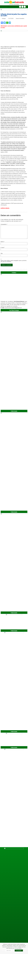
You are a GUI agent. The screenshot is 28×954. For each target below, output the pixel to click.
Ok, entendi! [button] (18, 950)
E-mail (3, 247)
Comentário (4, 224)
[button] (8, 6)
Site (2, 253)
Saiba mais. (8, 950)
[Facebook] (20, 7)
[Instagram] (22, 7)
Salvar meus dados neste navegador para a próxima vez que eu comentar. (13, 261)
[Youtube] (25, 7)
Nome (2, 241)
